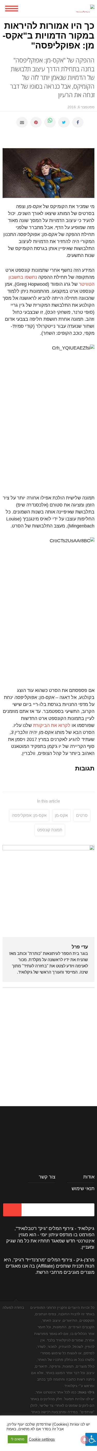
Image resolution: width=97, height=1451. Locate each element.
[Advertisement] (48, 1041)
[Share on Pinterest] (36, 122)
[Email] (22, 122)
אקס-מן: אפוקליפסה (29, 815)
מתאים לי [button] (17, 1439)
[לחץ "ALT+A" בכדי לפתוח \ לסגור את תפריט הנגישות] (91, 1439)
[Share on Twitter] (64, 122)
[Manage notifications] (85, 1439)
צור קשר (47, 1177)
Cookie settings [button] (42, 1439)
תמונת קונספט (49, 830)
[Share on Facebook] (78, 122)
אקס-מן (61, 815)
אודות (88, 1177)
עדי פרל (80, 946)
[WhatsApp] (50, 122)
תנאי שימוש (83, 1188)
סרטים (82, 815)
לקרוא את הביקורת (51, 725)
